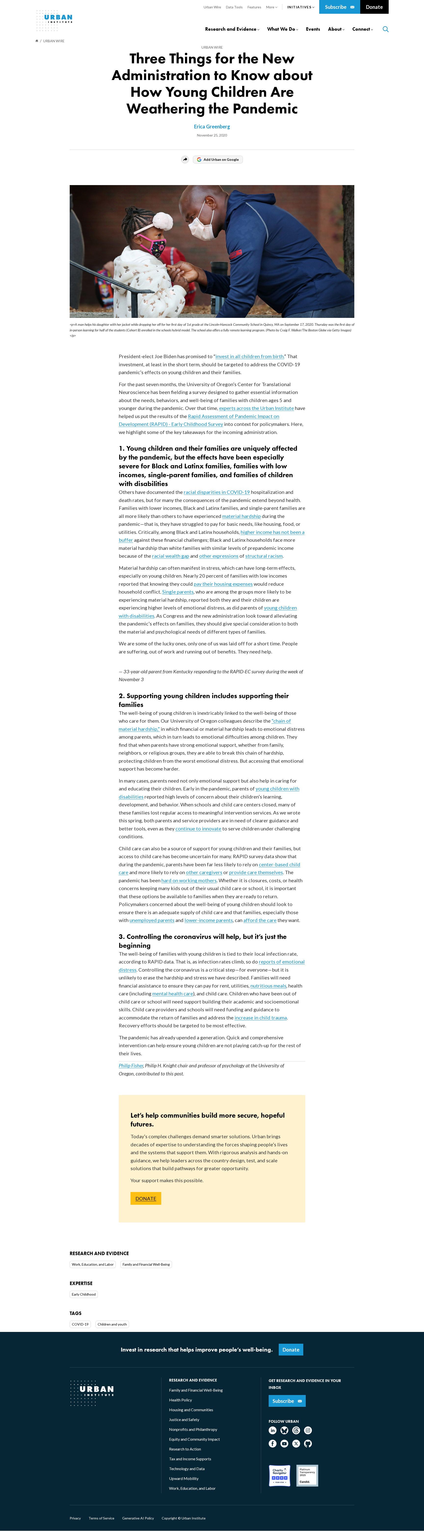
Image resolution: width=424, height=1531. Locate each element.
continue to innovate (198, 828)
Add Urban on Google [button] (221, 159)
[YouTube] (284, 1446)
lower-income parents (209, 920)
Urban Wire (212, 47)
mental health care (172, 993)
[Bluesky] (284, 1432)
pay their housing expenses (223, 584)
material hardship (241, 516)
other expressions (218, 556)
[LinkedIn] (273, 1432)
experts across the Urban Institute (256, 408)
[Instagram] (308, 1432)
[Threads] (296, 1432)
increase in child (253, 1017)
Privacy (75, 1518)
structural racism (264, 556)
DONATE (145, 1198)
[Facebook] (273, 1446)
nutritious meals (268, 986)
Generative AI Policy (138, 1518)
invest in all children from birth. (249, 356)
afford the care (260, 920)
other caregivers (204, 872)
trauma (279, 1017)
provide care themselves (256, 872)
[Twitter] (296, 1446)
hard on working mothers (189, 880)
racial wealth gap (170, 556)
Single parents (178, 592)
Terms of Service (101, 1518)
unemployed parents (152, 920)
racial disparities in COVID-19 (217, 492)
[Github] (308, 1446)
